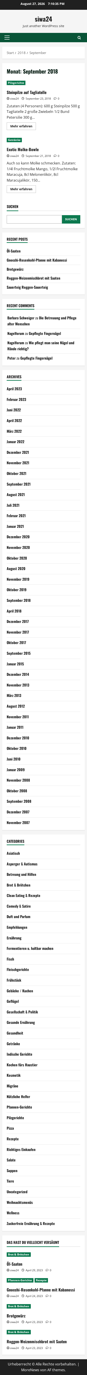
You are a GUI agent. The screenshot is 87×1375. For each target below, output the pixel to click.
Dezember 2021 (18, 452)
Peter (11, 358)
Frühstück (14, 980)
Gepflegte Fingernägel (45, 333)
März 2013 (14, 695)
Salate (11, 1160)
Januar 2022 (15, 441)
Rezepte (13, 1138)
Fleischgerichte (18, 969)
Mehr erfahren (23, 127)
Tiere (10, 1181)
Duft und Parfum (18, 916)
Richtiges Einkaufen (21, 1149)
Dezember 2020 (18, 536)
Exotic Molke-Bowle (23, 149)
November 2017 (18, 632)
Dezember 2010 (18, 738)
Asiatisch (13, 853)
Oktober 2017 (16, 642)
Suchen (12, 206)
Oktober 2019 (17, 589)
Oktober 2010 (17, 748)
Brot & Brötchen (18, 885)
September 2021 (19, 484)
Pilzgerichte (16, 83)
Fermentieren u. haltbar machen (30, 948)
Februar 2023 (16, 399)
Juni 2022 (14, 409)
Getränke (14, 140)
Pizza (10, 1128)
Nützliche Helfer (18, 1096)
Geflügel (13, 1001)
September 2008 (19, 801)
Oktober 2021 (16, 473)
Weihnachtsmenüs (20, 1202)
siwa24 (43, 18)
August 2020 (16, 568)
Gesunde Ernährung (21, 1022)
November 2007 (18, 822)
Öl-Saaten (14, 251)
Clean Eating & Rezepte (23, 895)
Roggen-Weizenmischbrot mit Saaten (33, 278)
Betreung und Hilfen (21, 874)
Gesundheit (15, 1033)
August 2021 (16, 494)
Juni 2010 (14, 759)
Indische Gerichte (19, 1054)
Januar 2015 (15, 663)
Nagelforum (15, 333)
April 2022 (14, 420)
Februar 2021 (16, 515)
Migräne (12, 1086)
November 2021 (18, 462)
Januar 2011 (15, 727)
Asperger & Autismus (22, 864)
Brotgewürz (15, 269)
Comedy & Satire (19, 906)
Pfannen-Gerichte (19, 1107)
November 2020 (18, 547)
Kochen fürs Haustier (22, 1064)
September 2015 (19, 653)
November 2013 (18, 685)
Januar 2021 (15, 526)
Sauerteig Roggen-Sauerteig (27, 287)
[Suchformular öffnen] (79, 37)
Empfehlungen (17, 927)
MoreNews (30, 1369)
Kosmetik (14, 1075)
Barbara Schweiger (20, 317)
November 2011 (18, 716)
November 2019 (18, 579)
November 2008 (18, 780)
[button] (7, 37)
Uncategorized (17, 1191)
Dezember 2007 (18, 812)
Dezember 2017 (18, 621)
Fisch (10, 959)
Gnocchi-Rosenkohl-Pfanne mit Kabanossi (37, 260)
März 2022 (14, 431)
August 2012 (16, 706)
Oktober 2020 (17, 558)
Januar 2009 (16, 769)
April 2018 (14, 611)
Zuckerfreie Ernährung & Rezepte (31, 1223)
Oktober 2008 (17, 790)
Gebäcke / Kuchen (20, 990)
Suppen (12, 1170)
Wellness (13, 1212)
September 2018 (19, 600)
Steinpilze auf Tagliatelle (26, 92)
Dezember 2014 (18, 674)
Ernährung (14, 938)
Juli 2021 (13, 505)
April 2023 (14, 388)
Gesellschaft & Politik (22, 1012)
